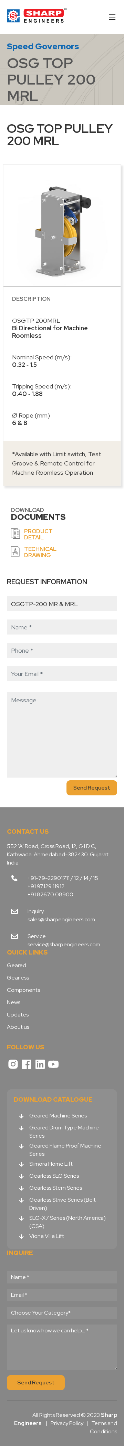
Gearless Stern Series (55, 1187)
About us (18, 1027)
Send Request (91, 787)
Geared (16, 965)
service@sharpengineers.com (64, 944)
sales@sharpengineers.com (61, 919)
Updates (18, 1015)
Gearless (18, 978)
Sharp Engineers (37, 17)
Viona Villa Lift (46, 1236)
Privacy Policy (67, 1423)
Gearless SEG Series (54, 1175)
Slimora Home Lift (51, 1163)
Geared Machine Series (58, 1115)
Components (23, 990)
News (13, 1002)
